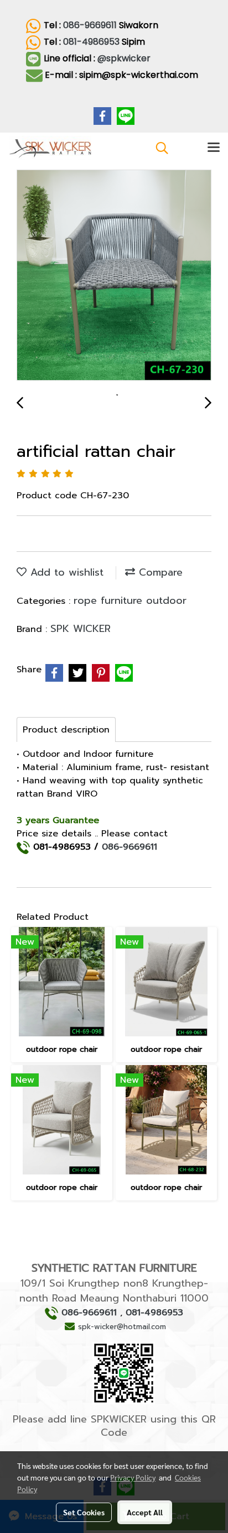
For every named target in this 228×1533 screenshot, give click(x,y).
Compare (159, 572)
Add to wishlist (65, 572)
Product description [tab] (66, 729)
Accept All (145, 1512)
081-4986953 (91, 41)
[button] (158, 148)
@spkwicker (125, 58)
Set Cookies (84, 1512)
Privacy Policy (133, 1477)
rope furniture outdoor (130, 600)
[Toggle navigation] (213, 148)
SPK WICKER (80, 628)
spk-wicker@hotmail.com (122, 1326)
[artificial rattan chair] (114, 275)
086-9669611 (90, 25)
